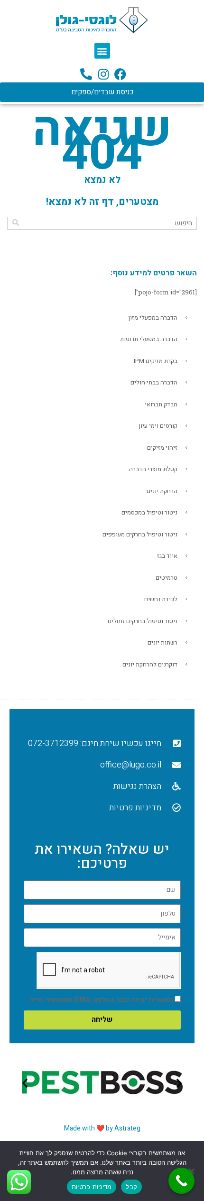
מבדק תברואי (161, 404)
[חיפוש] (15, 222)
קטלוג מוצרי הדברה (153, 469)
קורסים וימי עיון (158, 425)
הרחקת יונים (162, 490)
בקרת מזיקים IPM (155, 360)
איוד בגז (167, 555)
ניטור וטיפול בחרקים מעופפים (139, 534)
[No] (192, 1171)
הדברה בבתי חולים (153, 382)
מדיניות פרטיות (92, 1187)
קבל (131, 1187)
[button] (102, 51)
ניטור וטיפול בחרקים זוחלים (142, 621)
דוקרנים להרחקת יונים (149, 664)
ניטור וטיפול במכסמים (149, 512)
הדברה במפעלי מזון (152, 317)
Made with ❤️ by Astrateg (102, 1128)
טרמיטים (166, 577)
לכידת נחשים (160, 599)
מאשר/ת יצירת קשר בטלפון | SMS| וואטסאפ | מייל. (100, 1000)
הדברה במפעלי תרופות (148, 338)
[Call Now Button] (181, 1181)
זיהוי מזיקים (162, 447)
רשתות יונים (162, 642)
